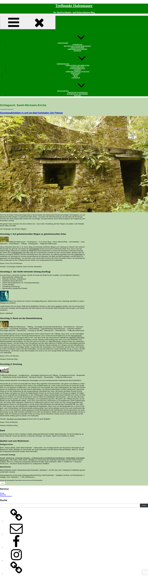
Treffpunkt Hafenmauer (74, 6)
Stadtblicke (77, 44)
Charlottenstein (16, 252)
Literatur (76, 77)
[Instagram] (16, 560)
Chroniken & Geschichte (77, 49)
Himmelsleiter (34, 249)
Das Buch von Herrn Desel (16, 419)
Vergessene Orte (77, 47)
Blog (76, 76)
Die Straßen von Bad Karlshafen (77, 46)
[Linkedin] (16, 574)
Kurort (76, 74)
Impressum (3, 494)
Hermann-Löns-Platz (77, 337)
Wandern (77, 70)
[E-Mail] (16, 534)
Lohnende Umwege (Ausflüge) (77, 71)
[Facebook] (16, 547)
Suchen (144, 505)
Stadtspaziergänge (77, 68)
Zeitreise (77, 50)
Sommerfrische (63, 64)
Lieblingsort (63, 43)
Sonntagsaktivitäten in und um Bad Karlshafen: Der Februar (31, 113)
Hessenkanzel (76, 336)
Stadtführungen (77, 67)
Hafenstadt (76, 73)
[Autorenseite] (16, 521)
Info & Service (63, 91)
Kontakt (77, 95)
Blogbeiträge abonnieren (77, 94)
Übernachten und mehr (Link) (77, 65)
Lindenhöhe (78, 254)
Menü (53, 28)
